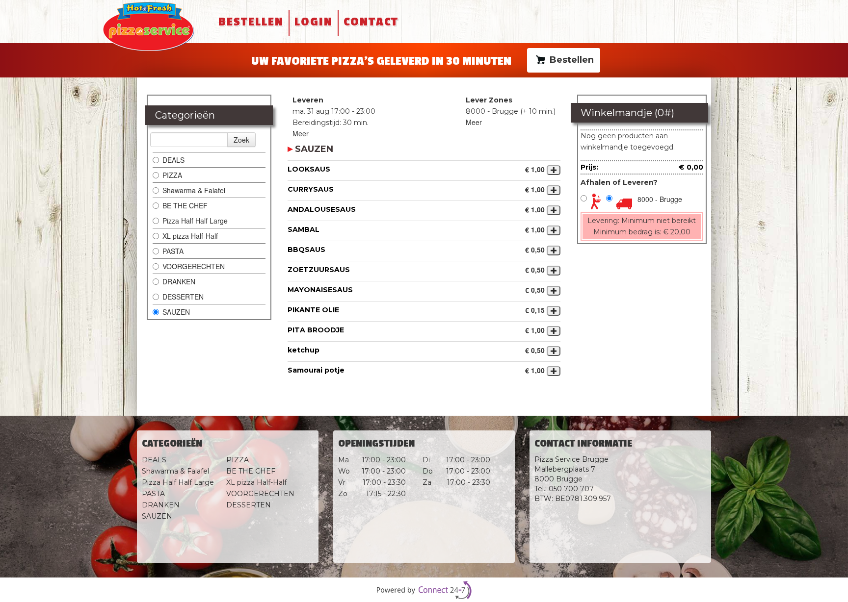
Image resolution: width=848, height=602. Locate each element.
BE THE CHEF (186, 205)
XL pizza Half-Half (190, 236)
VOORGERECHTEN (193, 266)
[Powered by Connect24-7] (424, 590)
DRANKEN (178, 281)
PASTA (173, 251)
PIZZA (172, 175)
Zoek (241, 140)
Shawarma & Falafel (193, 190)
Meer (300, 133)
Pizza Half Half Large (195, 221)
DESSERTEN (183, 296)
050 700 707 (571, 488)
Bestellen (251, 22)
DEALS (173, 160)
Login (313, 22)
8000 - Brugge (659, 199)
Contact (371, 22)
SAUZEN (176, 312)
